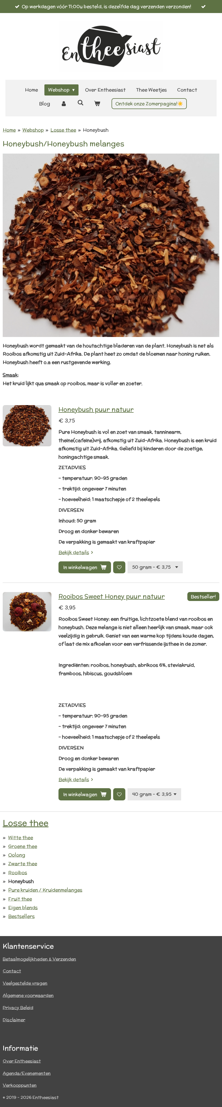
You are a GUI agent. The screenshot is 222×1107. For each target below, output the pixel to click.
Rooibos (17, 872)
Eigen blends (23, 907)
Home (9, 130)
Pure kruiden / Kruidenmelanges (45, 890)
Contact (12, 971)
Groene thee (22, 846)
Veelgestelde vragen (25, 983)
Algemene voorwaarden (28, 995)
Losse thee (63, 130)
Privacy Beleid (18, 1007)
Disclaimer (14, 1020)
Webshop (33, 130)
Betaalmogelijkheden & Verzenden (39, 959)
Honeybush (96, 130)
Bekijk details (73, 552)
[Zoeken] (80, 102)
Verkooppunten (20, 1085)
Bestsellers (21, 916)
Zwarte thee (22, 863)
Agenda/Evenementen (27, 1073)
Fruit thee (20, 899)
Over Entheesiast (22, 1061)
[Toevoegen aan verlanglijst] (119, 567)
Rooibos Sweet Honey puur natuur (111, 596)
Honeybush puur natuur (96, 409)
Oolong (16, 855)
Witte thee (20, 837)
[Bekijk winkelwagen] (97, 103)
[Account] (64, 103)
